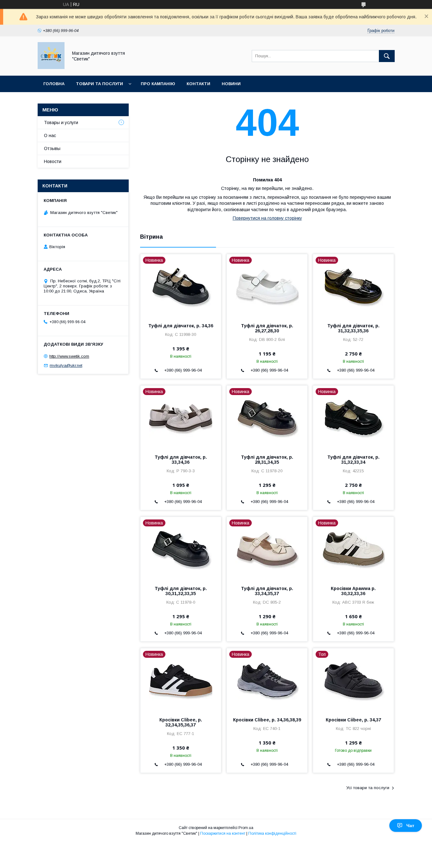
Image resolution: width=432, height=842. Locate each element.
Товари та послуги (99, 83)
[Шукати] (387, 56)
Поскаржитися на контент (222, 833)
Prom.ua (245, 828)
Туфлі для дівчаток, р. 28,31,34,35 (267, 460)
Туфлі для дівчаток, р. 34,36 (180, 325)
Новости (52, 161)
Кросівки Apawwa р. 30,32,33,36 (353, 591)
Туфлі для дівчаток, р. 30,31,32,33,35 (181, 591)
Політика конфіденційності (272, 833)
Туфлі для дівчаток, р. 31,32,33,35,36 (353, 328)
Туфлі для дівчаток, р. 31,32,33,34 (353, 460)
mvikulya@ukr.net (66, 365)
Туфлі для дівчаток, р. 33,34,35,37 (267, 591)
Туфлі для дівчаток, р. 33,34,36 (181, 460)
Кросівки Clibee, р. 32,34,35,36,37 (180, 722)
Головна (54, 83)
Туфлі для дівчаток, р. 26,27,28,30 (267, 328)
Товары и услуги (61, 122)
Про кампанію (158, 83)
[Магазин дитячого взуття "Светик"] (51, 67)
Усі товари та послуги (367, 787)
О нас (50, 135)
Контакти (198, 83)
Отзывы (52, 148)
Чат (410, 825)
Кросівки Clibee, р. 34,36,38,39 (267, 719)
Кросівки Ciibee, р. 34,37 (353, 719)
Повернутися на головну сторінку (267, 218)
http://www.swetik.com (69, 356)
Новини (231, 83)
